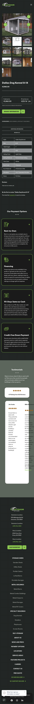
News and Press (18, 642)
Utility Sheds (18, 567)
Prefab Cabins (18, 571)
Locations (18, 651)
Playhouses (18, 624)
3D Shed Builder (17, 677)
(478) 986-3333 (17, 542)
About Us (17, 638)
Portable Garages (18, 580)
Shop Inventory (14, 547)
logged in (12, 195)
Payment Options (17, 646)
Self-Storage (18, 633)
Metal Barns (18, 589)
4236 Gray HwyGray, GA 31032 (17, 534)
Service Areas (17, 655)
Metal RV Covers (17, 607)
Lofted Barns (17, 576)
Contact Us (17, 669)
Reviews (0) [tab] (17, 132)
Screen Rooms (18, 629)
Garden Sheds (18, 562)
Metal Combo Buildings (18, 593)
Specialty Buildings (24, 121)
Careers (18, 664)
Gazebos (18, 620)
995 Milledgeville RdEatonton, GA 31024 (17, 518)
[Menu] (31, 4)
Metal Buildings (18, 584)
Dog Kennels (13, 121)
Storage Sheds (17, 558)
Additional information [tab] (17, 129)
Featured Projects (18, 660)
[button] (28, 470)
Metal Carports (18, 598)
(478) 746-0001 (17, 526)
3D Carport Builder (17, 681)
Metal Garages (18, 602)
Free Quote (18, 673)
